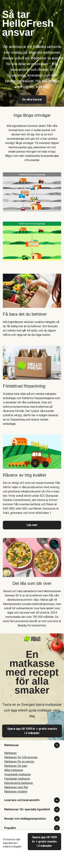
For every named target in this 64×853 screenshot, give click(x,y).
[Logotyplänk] (32, 640)
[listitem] (32, 191)
